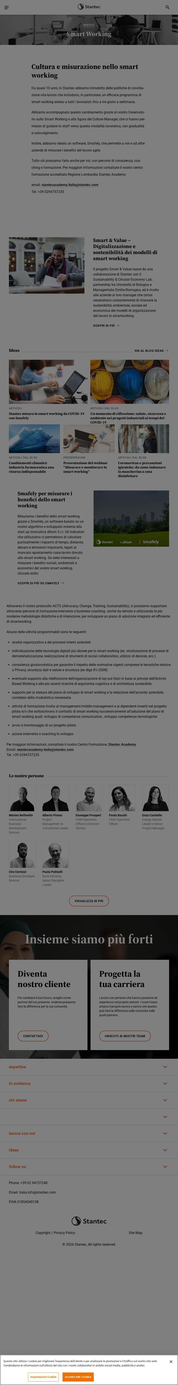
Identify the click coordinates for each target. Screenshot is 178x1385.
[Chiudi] (171, 1361)
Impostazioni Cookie (43, 1377)
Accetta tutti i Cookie (78, 1377)
